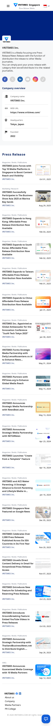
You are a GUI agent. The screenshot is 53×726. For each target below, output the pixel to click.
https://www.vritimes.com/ (25, 112)
